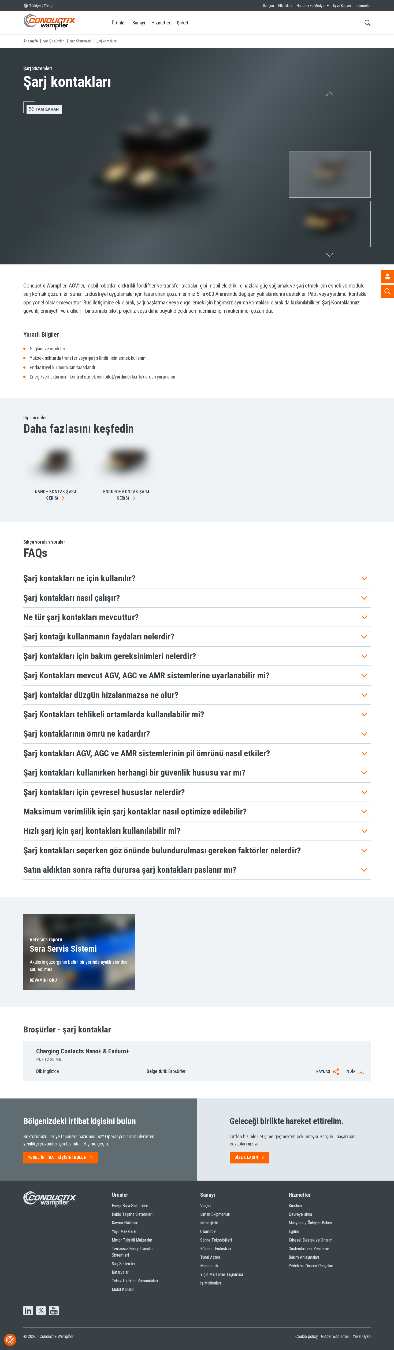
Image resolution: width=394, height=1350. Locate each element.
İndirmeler (363, 5)
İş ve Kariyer (342, 5)
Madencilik (209, 1265)
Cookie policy (306, 1336)
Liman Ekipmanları (215, 1214)
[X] (41, 1311)
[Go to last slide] (329, 92)
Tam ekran (47, 109)
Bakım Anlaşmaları (304, 1257)
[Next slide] (329, 256)
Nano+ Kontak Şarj (55, 495)
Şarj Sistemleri (124, 1263)
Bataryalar (120, 1272)
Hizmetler (160, 23)
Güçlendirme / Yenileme (309, 1248)
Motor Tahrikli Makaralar (132, 1240)
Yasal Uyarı (362, 1336)
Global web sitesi (335, 1336)
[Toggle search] (368, 22)
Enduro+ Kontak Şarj (126, 495)
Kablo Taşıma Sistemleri (132, 1214)
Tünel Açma (210, 1257)
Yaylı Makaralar (124, 1231)
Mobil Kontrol (123, 1289)
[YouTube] (54, 1311)
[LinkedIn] (28, 1311)
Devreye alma (300, 1214)
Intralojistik (209, 1222)
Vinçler (206, 1205)
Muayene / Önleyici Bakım (310, 1222)
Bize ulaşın (246, 1157)
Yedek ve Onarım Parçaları (311, 1265)
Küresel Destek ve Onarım (311, 1240)
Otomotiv (208, 1231)
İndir (350, 1071)
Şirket (182, 23)
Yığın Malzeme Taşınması (221, 1274)
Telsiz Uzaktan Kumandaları (135, 1280)
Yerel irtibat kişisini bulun (57, 1157)
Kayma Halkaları (125, 1222)
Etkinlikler (285, 5)
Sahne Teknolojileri (216, 1240)
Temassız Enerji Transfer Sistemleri (133, 1252)
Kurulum (295, 1205)
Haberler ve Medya (310, 5)
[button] (330, 174)
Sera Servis (63, 949)
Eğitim (294, 1231)
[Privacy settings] (10, 1340)
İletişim (268, 5)
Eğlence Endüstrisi (215, 1248)
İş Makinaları (210, 1283)
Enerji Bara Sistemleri (130, 1205)
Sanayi (138, 23)
